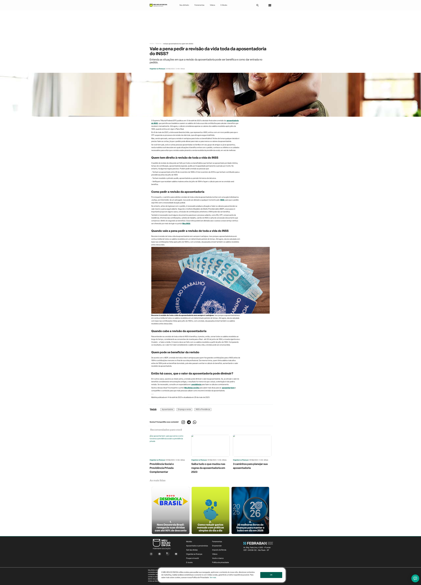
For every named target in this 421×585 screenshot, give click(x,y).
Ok (271, 575)
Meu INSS (186, 224)
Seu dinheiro (184, 5)
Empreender (217, 546)
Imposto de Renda (219, 550)
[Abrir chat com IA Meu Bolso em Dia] (415, 578)
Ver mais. (213, 578)
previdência (196, 385)
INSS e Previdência (203, 409)
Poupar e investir (192, 558)
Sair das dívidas (192, 550)
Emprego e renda (184, 409)
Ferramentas (199, 5)
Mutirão (189, 542)
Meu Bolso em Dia (191, 388)
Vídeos (212, 5)
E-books (189, 562)
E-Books (224, 5)
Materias (158, 44)
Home (152, 44)
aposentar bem (228, 388)
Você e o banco (218, 558)
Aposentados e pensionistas (197, 546)
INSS (222, 200)
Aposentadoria (167, 409)
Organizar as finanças (194, 554)
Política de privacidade (220, 562)
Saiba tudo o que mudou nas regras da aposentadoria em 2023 (208, 468)
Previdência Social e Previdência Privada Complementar (162, 468)
